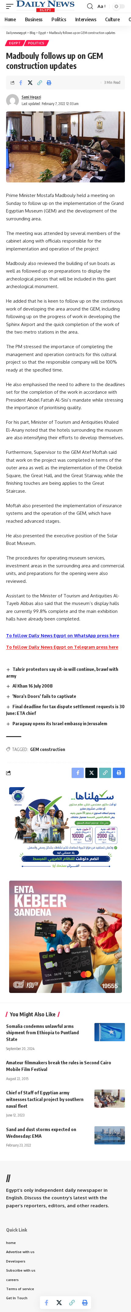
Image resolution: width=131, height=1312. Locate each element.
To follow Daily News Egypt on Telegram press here (62, 647)
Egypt (15, 43)
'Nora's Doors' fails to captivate (44, 696)
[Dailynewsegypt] (45, 6)
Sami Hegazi (31, 97)
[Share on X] (30, 82)
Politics (36, 43)
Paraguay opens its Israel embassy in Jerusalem (59, 723)
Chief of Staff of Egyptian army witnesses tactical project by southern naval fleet (44, 1099)
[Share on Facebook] (20, 82)
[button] (11, 6)
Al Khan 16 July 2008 (32, 685)
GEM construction (47, 749)
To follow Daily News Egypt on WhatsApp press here (62, 635)
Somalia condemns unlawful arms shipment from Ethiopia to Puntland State (42, 1032)
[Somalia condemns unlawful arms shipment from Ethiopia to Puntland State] (109, 1032)
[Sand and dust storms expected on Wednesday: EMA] (109, 1135)
